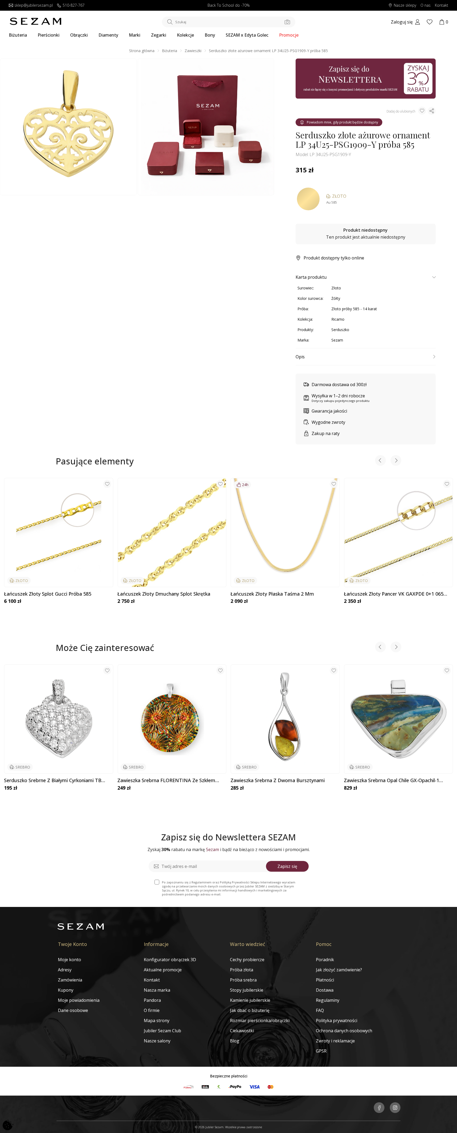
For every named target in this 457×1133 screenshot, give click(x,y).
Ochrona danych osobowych (344, 1031)
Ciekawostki (242, 1031)
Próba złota (241, 970)
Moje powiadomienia (79, 1000)
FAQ (320, 1010)
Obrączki (79, 35)
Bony (210, 35)
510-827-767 (74, 5)
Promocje (289, 35)
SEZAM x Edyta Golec (247, 35)
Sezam (337, 340)
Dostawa (324, 990)
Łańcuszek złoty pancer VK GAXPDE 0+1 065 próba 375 (393, 594)
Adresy (64, 970)
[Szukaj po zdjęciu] (287, 22)
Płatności (325, 980)
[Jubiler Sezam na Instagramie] (395, 1108)
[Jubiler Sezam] (35, 23)
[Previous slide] (380, 461)
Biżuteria (18, 35)
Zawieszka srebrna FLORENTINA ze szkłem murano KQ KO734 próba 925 (166, 780)
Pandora (152, 1000)
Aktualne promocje (163, 970)
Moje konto (69, 960)
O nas (425, 5)
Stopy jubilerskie (246, 990)
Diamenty (108, 35)
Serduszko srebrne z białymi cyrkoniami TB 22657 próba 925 (52, 780)
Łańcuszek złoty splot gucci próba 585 (47, 594)
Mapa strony (156, 1020)
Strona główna (141, 50)
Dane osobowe (73, 1010)
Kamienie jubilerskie (250, 1000)
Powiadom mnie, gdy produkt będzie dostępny (342, 122)
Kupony (65, 990)
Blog (234, 1041)
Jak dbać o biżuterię (249, 1010)
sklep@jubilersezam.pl (33, 5)
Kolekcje (185, 35)
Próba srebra (243, 980)
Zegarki (158, 35)
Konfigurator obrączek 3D (170, 960)
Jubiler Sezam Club (162, 1031)
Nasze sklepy (405, 5)
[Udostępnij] (432, 111)
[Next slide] (396, 461)
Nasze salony (157, 1041)
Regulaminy (327, 1000)
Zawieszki (193, 50)
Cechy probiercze (247, 960)
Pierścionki (48, 35)
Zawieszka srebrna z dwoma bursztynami (278, 780)
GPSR (321, 1051)
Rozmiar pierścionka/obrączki (259, 1020)
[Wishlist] (429, 22)
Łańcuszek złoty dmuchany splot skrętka (163, 594)
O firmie (152, 1010)
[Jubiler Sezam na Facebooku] (379, 1108)
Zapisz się (287, 866)
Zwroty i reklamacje (335, 1041)
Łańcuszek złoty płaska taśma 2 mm (272, 594)
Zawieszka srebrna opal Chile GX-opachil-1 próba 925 (391, 780)
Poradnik (325, 960)
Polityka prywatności (336, 1020)
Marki (134, 35)
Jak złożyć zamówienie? (339, 970)
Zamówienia (70, 980)
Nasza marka (157, 990)
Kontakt (441, 5)
